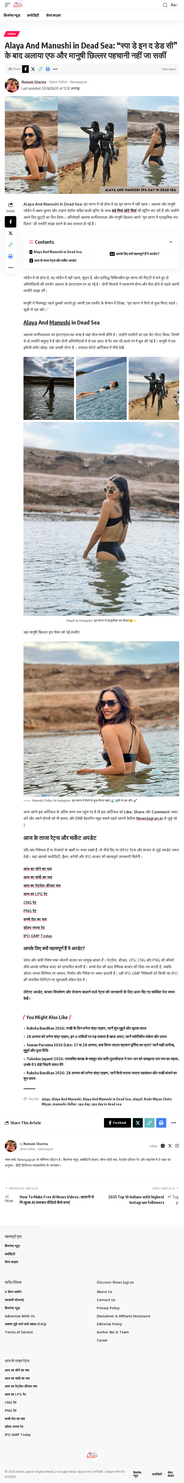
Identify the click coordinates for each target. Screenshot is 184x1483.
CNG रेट (29, 902)
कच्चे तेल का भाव (35, 919)
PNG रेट (29, 910)
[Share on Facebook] (25, 69)
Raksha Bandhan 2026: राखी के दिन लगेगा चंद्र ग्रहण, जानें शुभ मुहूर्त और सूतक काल (86, 1028)
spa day (84, 1104)
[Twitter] (169, 1146)
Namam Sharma (34, 82)
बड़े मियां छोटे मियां (124, 210)
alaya (46, 1099)
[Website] (162, 1146)
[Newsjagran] (18, 5)
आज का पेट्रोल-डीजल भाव (42, 885)
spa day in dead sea (106, 1104)
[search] (165, 5)
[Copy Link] (40, 69)
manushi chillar (64, 1104)
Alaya (30, 322)
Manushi (59, 322)
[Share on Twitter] (32, 69)
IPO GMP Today (37, 936)
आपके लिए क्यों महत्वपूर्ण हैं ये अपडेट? (138, 254)
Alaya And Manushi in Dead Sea (58, 252)
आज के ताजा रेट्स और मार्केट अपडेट (55, 260)
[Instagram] (177, 1146)
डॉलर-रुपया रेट (34, 927)
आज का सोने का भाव (37, 868)
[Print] (47, 69)
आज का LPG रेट (35, 893)
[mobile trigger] (9, 5)
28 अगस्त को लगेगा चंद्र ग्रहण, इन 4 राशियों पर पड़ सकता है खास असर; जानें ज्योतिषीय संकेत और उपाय (97, 1036)
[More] (55, 69)
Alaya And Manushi (66, 1099)
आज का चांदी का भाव (37, 877)
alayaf (137, 1099)
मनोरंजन (12, 34)
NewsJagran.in (149, 818)
